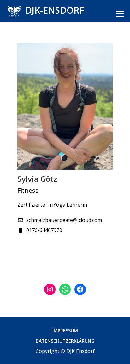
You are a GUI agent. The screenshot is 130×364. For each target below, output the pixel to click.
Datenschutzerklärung (65, 341)
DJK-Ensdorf (54, 10)
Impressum (65, 330)
